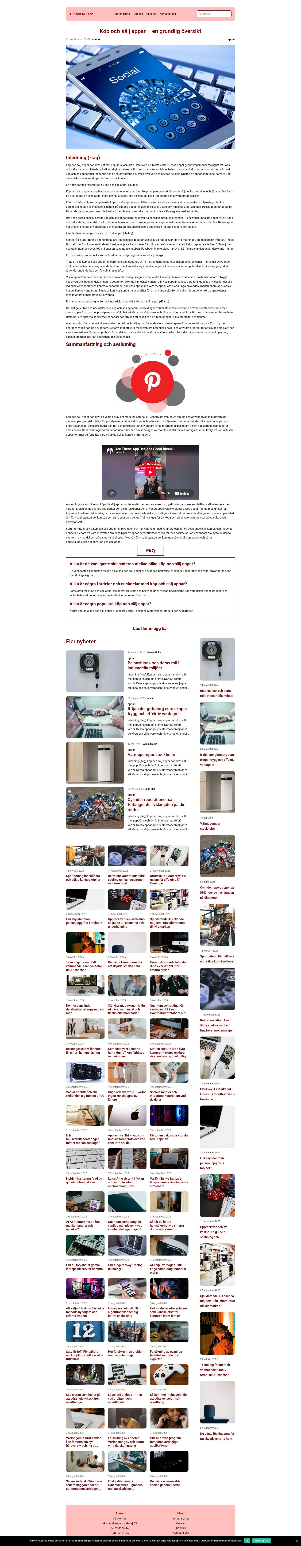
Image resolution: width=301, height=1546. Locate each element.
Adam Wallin (150, 744)
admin (96, 39)
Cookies (151, 13)
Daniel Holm (154, 652)
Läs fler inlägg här (150, 628)
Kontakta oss (168, 13)
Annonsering (122, 13)
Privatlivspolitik (261, 1541)
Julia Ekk (150, 789)
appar (231, 39)
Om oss (138, 13)
